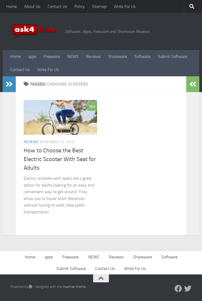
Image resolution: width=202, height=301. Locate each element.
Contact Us (57, 6)
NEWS (73, 56)
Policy (79, 6)
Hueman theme (74, 287)
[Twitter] (187, 288)
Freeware (52, 56)
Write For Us (124, 6)
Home (11, 6)
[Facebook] (178, 288)
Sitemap (99, 6)
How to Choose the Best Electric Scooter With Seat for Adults (60, 159)
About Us (32, 6)
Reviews (93, 56)
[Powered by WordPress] (30, 286)
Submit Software (172, 56)
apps (32, 56)
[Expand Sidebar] (9, 84)
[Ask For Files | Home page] (35, 31)
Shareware (117, 56)
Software (142, 56)
